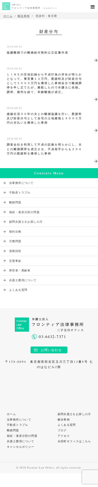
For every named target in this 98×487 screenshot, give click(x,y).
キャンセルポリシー (20, 446)
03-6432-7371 (52, 336)
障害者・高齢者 (20, 270)
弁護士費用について (23, 280)
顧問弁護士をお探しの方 (26, 221)
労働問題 (15, 241)
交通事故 (15, 260)
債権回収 (15, 251)
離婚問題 (15, 202)
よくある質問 (18, 289)
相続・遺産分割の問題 (24, 212)
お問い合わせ (51, 350)
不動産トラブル (20, 192)
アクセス (64, 435)
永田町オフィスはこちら (74, 441)
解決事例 (24, 16)
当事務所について (21, 183)
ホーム (11, 414)
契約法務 (15, 231)
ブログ (62, 430)
